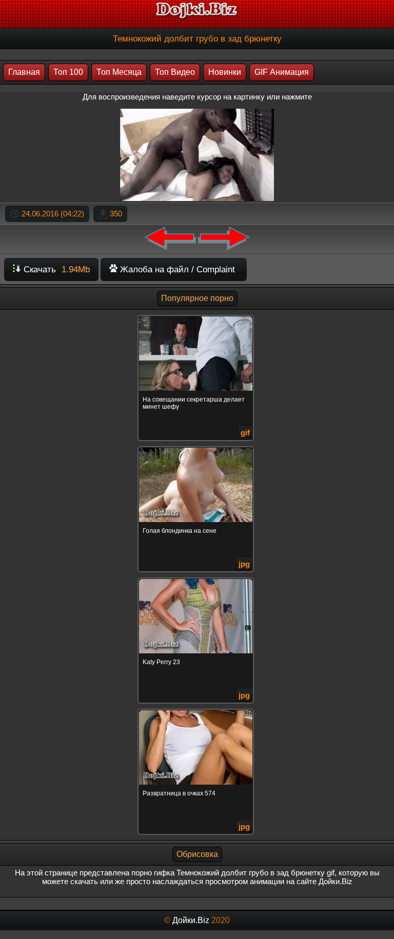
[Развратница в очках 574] (197, 710)
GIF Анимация (281, 72)
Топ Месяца (119, 72)
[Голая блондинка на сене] (197, 448)
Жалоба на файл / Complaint (176, 269)
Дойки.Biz (190, 920)
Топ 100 (68, 72)
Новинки (224, 72)
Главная (24, 72)
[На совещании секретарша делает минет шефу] (197, 316)
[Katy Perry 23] (197, 579)
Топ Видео (175, 72)
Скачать (55, 269)
